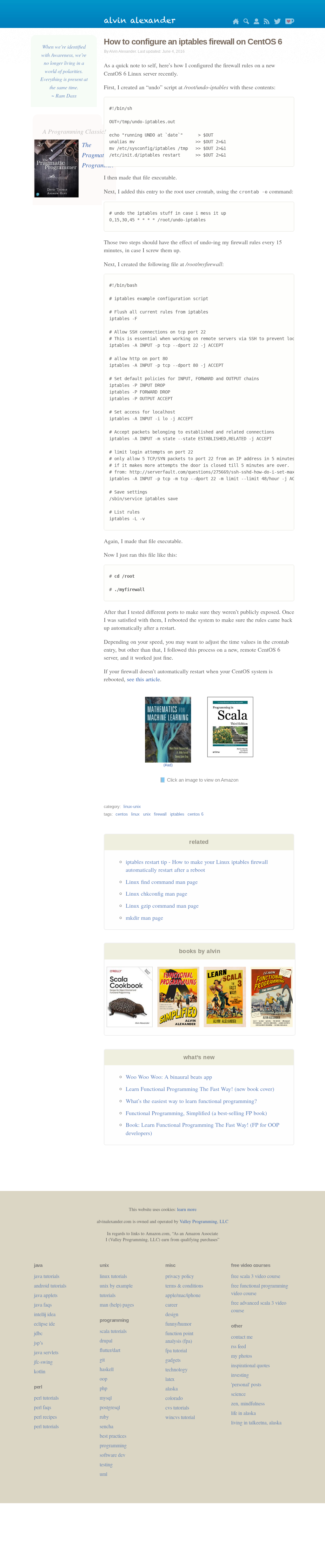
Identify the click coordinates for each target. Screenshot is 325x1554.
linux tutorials (113, 1276)
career (171, 1304)
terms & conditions (184, 1285)
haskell (107, 1369)
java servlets (46, 1352)
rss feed (238, 1346)
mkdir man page (144, 917)
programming (113, 1445)
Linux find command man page (162, 881)
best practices (113, 1435)
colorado (174, 1398)
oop (103, 1378)
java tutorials (46, 1276)
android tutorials (50, 1285)
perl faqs (42, 1407)
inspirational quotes (250, 1365)
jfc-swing (43, 1361)
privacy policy (179, 1276)
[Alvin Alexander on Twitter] (276, 22)
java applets (45, 1295)
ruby (104, 1416)
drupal (106, 1340)
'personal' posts (246, 1384)
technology (176, 1369)
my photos (241, 1355)
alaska (171, 1388)
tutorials (108, 1295)
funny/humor (178, 1323)
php (103, 1388)
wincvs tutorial (180, 1417)
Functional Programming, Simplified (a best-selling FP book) (196, 1113)
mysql (106, 1397)
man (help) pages (117, 1304)
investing (240, 1374)
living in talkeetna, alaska (256, 1422)
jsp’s (38, 1342)
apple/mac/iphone (183, 1295)
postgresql (110, 1407)
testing (106, 1464)
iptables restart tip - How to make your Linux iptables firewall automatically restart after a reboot (197, 865)
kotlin (39, 1371)
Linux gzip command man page (162, 905)
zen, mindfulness (248, 1403)
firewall (160, 814)
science (238, 1393)
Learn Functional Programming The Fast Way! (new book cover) (200, 1089)
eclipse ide (44, 1323)
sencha (106, 1426)
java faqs (43, 1304)
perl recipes (45, 1416)
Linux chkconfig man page (156, 893)
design (171, 1314)
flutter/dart (110, 1350)
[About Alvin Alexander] (254, 22)
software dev (112, 1454)
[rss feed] (265, 22)
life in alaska (243, 1412)
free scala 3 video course (255, 1276)
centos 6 (195, 814)
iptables (177, 814)
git (102, 1359)
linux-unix (132, 806)
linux (135, 814)
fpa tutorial (176, 1350)
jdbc (38, 1333)
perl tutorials (46, 1397)
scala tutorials (113, 1331)
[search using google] (244, 22)
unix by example (116, 1285)
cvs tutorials (177, 1407)
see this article (143, 679)
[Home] (234, 22)
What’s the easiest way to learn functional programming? (191, 1101)
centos (122, 814)
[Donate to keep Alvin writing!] (288, 22)
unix (147, 814)
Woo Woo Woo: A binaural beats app (169, 1076)
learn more (186, 1209)
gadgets (173, 1359)
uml (103, 1473)
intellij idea (45, 1314)
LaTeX (170, 1379)
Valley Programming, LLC (204, 1221)
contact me (242, 1336)
